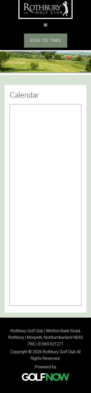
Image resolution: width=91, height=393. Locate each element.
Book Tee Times (45, 40)
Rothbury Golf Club (45, 9)
